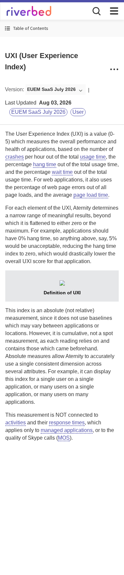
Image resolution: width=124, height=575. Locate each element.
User (78, 112)
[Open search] (96, 11)
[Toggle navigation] (114, 11)
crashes (14, 157)
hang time (44, 164)
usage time (93, 157)
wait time (62, 172)
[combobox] (55, 89)
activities (15, 422)
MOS (64, 438)
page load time (90, 195)
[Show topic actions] (114, 69)
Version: (14, 89)
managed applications (67, 430)
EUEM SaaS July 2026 (38, 112)
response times (67, 422)
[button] (62, 28)
